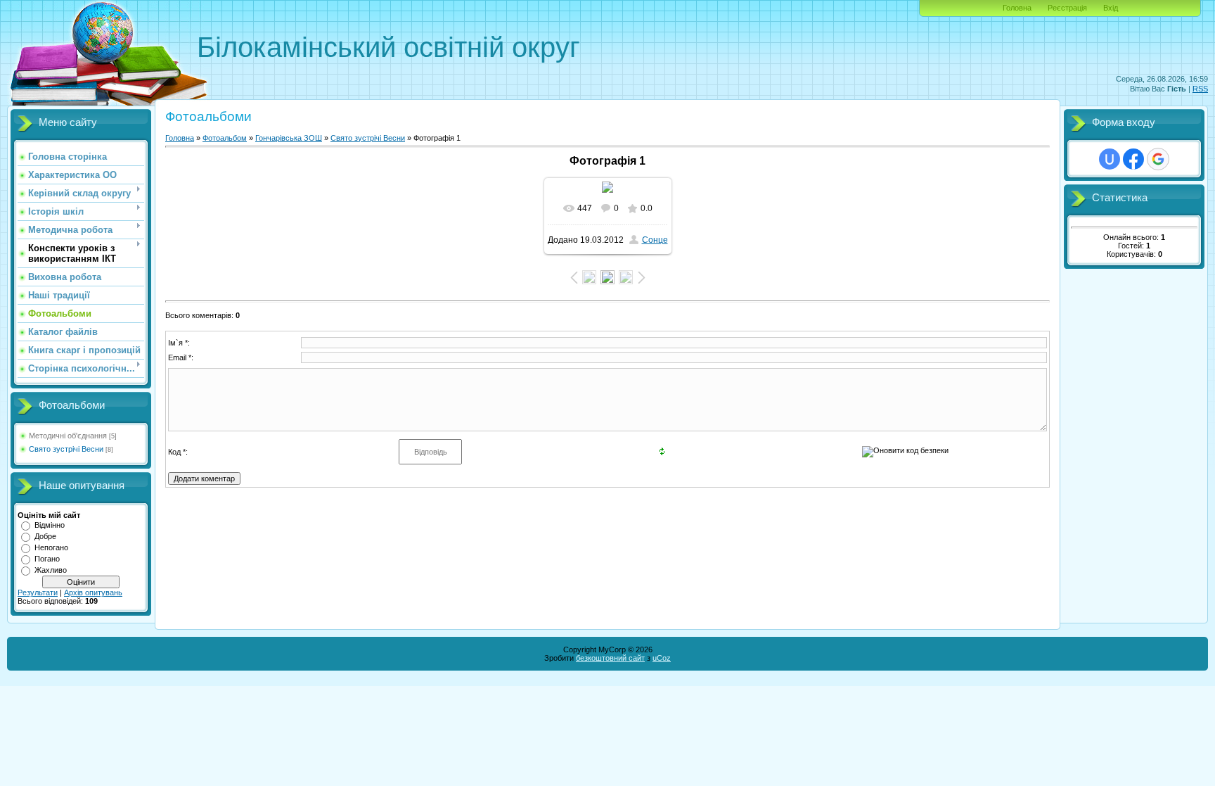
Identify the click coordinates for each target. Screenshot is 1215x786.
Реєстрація (1067, 8)
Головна (1017, 8)
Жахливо (50, 570)
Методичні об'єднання (68, 435)
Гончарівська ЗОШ (288, 138)
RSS (1200, 88)
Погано (47, 558)
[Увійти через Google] (1158, 159)
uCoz (661, 658)
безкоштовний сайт (610, 658)
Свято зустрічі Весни (66, 449)
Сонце (655, 240)
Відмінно (49, 525)
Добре (45, 536)
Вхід (1110, 8)
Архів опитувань (93, 592)
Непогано (51, 547)
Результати (38, 592)
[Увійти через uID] (1109, 159)
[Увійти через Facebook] (1133, 159)
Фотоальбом (224, 138)
